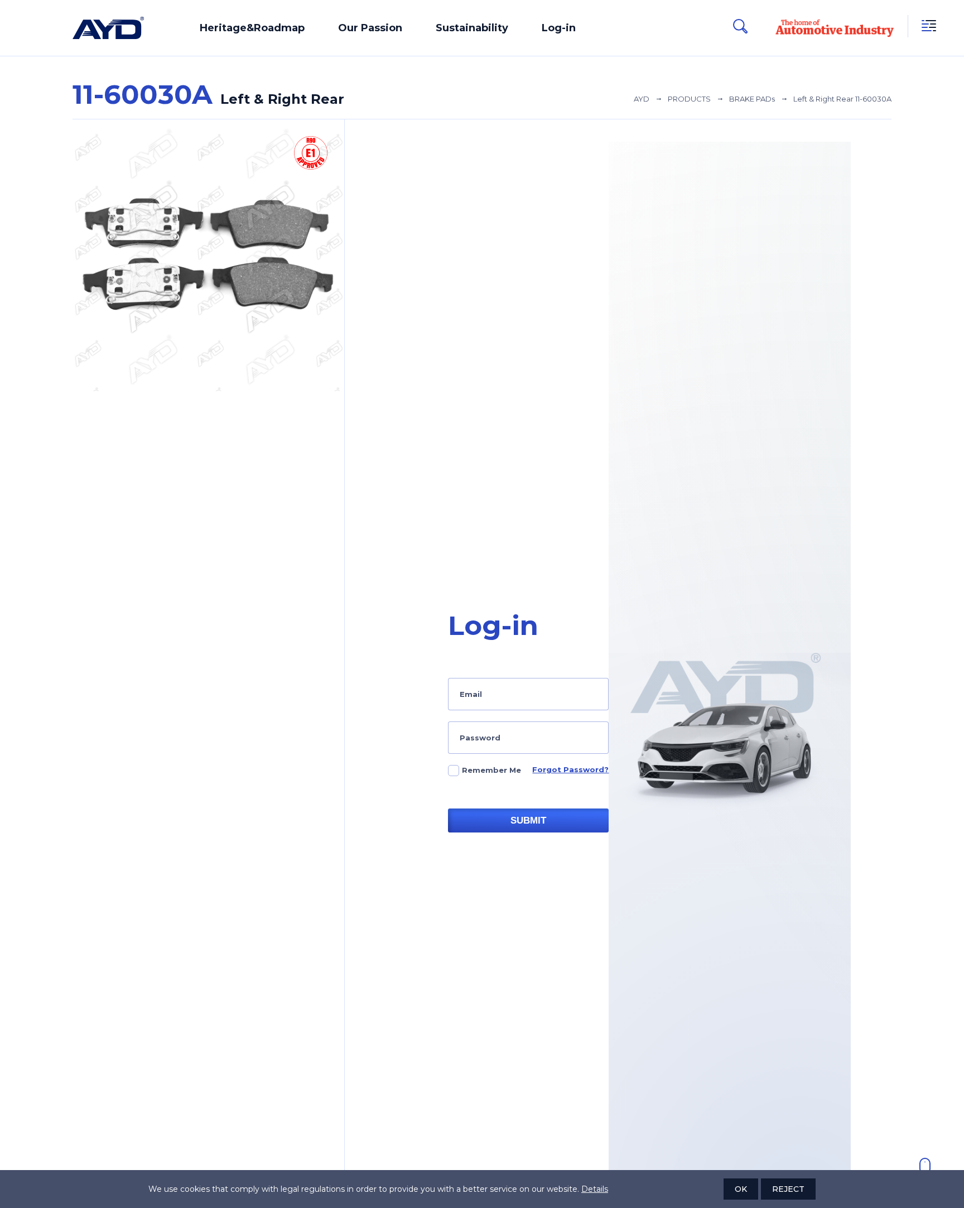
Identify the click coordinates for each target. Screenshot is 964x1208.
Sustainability (472, 28)
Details (594, 1189)
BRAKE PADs (752, 98)
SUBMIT (528, 820)
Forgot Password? (570, 769)
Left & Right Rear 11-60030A (842, 98)
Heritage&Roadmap (252, 28)
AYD (641, 98)
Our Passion (370, 28)
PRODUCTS (689, 98)
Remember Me (491, 770)
